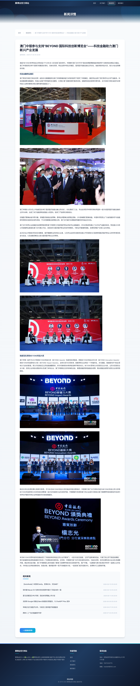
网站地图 (70, 679)
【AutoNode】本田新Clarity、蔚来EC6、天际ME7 (40, 584)
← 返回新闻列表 (27, 630)
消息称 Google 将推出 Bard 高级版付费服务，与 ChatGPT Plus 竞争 (46, 601)
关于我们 (102, 3)
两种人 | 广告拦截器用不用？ (32, 613)
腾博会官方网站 (22, 3)
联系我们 (120, 3)
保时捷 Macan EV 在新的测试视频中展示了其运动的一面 (42, 590)
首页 (94, 3)
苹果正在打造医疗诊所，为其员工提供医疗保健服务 (40, 607)
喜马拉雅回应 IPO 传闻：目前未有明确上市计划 (39, 596)
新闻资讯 (111, 3)
